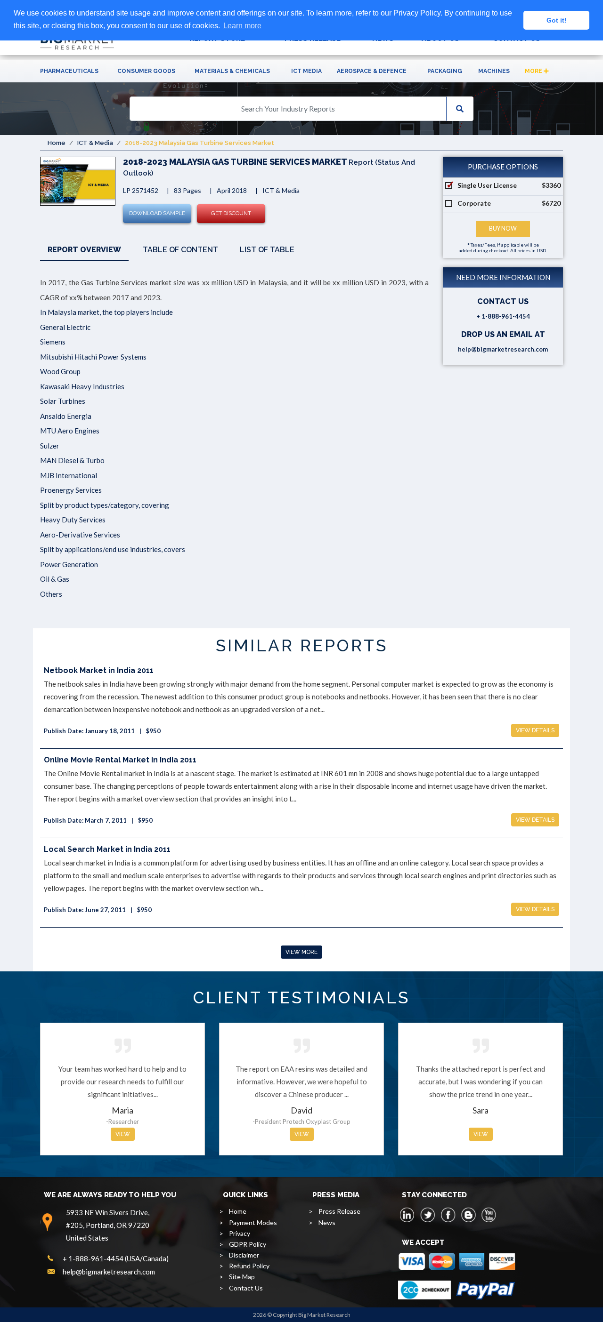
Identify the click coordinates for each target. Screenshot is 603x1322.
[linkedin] (407, 1214)
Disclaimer (244, 1255)
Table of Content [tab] (180, 249)
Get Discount (231, 213)
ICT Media (306, 71)
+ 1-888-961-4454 (503, 316)
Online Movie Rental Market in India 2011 (120, 759)
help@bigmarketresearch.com (503, 349)
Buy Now (503, 228)
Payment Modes (253, 1222)
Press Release (339, 1211)
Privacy (239, 1233)
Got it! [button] (556, 20)
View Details (535, 730)
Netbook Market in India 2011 (99, 670)
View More (301, 952)
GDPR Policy (247, 1244)
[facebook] (448, 1214)
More (534, 71)
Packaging (444, 71)
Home (56, 142)
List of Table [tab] (267, 249)
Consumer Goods (146, 71)
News (326, 1222)
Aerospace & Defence (372, 71)
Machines (494, 71)
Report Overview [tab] (84, 249)
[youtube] (488, 1214)
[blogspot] (468, 1214)
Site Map (242, 1277)
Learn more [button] (242, 26)
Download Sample (157, 213)
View (122, 1134)
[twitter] (427, 1214)
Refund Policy (249, 1266)
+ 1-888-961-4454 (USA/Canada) (116, 1258)
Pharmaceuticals (69, 71)
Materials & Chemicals (232, 71)
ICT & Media (95, 142)
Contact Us (246, 1288)
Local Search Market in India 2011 (107, 849)
